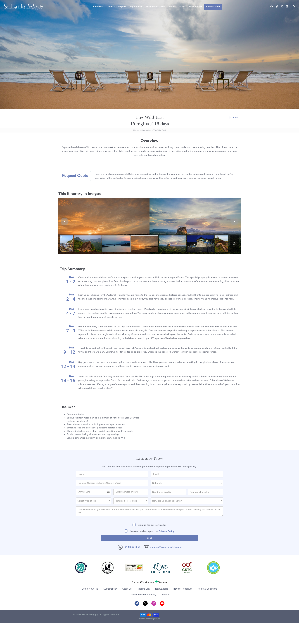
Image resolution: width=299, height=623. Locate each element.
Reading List (143, 588)
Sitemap (165, 594)
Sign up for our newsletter (151, 525)
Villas (182, 6)
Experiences (136, 6)
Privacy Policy (166, 531)
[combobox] (187, 483)
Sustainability (110, 588)
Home (136, 130)
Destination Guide (155, 6)
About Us (127, 588)
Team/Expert (161, 588)
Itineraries (98, 6)
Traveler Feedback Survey (142, 594)
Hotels (172, 6)
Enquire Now (213, 6)
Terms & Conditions (207, 588)
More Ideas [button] (195, 6)
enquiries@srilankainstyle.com (166, 547)
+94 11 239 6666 (131, 547)
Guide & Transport (116, 6)
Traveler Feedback (182, 588)
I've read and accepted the (151, 531)
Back (235, 117)
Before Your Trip (90, 588)
